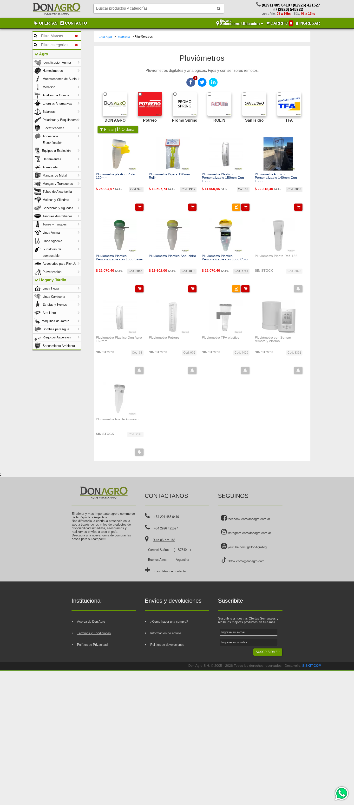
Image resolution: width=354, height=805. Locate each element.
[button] (139, 207)
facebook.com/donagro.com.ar (248, 519)
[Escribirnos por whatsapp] (341, 793)
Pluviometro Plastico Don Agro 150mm (119, 339)
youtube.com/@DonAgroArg (247, 547)
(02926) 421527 (306, 5)
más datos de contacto (170, 571)
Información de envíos (165, 633)
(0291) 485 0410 (276, 5)
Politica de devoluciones (167, 645)
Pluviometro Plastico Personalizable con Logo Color (225, 257)
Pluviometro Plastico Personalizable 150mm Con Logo (223, 177)
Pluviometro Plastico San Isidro (172, 255)
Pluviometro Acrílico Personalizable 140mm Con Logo (276, 177)
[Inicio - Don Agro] (57, 9)
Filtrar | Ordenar (119, 129)
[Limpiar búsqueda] (76, 36)
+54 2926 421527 (166, 528)
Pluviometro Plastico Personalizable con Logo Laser (119, 257)
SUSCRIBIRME (267, 652)
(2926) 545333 (290, 9)
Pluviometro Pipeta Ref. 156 (276, 255)
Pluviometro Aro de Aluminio (117, 419)
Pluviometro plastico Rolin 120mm (115, 175)
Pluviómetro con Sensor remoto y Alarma (273, 339)
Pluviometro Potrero (164, 337)
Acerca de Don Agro (91, 621)
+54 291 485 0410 (166, 517)
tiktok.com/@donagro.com (245, 561)
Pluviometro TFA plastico (220, 337)
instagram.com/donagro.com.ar (249, 533)
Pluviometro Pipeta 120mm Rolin (169, 175)
